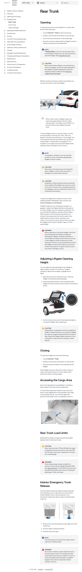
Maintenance (11, 59)
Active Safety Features (14, 44)
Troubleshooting (12, 70)
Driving (9, 36)
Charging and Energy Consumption (18, 56)
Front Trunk (12, 25)
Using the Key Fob (64, 55)
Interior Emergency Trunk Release (51, 202)
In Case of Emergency (14, 67)
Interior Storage (13, 28)
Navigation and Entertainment (16, 53)
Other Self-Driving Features (16, 42)
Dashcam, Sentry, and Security (16, 47)
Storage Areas (11, 19)
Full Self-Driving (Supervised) (16, 39)
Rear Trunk (12, 22)
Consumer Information (14, 73)
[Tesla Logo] (6, 3)
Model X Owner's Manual (15, 11)
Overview (10, 14)
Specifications (52, 468)
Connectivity (11, 33)
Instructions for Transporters (16, 64)
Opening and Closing (13, 16)
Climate (9, 50)
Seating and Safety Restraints (16, 30)
